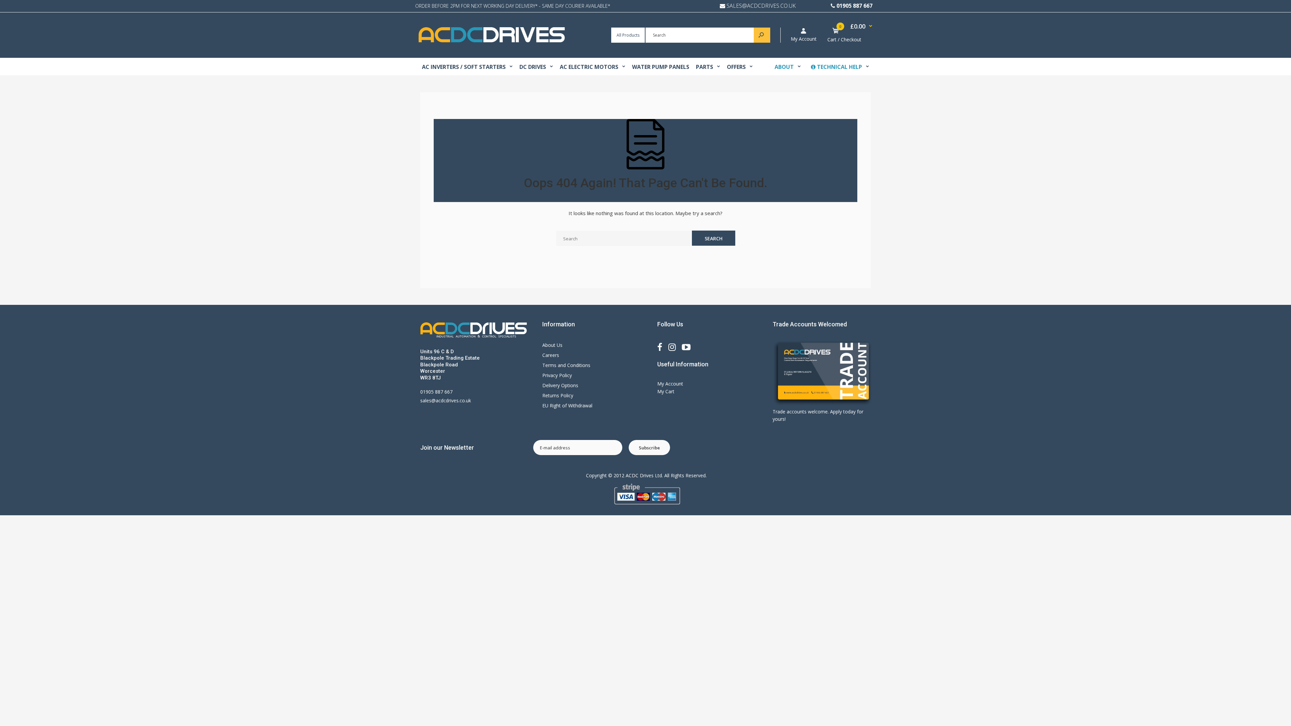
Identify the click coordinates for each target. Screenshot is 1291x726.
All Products (628, 35)
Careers (550, 355)
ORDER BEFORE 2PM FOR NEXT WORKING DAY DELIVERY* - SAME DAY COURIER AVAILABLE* (512, 6)
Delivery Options (560, 385)
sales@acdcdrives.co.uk (445, 400)
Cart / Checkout (844, 39)
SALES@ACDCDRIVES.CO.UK (761, 5)
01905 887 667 (854, 5)
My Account (804, 39)
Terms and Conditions (566, 365)
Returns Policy (557, 395)
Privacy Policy (557, 375)
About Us (552, 345)
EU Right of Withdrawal (567, 405)
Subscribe (649, 448)
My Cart (665, 391)
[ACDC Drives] (492, 40)
